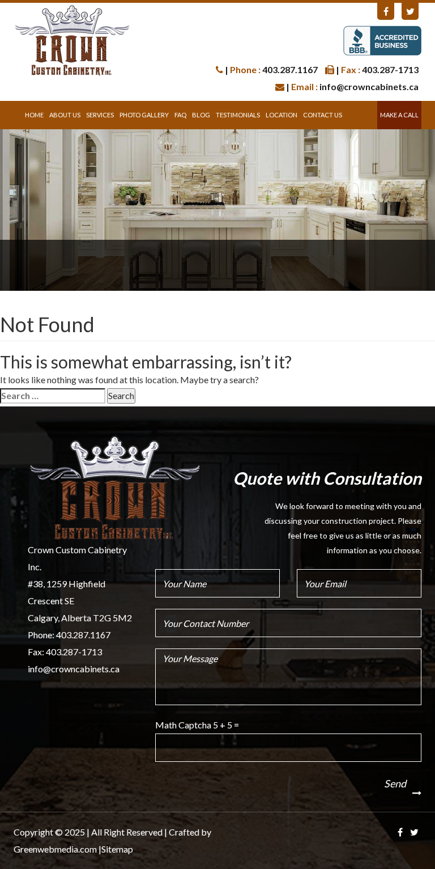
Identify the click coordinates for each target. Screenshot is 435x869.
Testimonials (238, 114)
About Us (64, 114)
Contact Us (322, 114)
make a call (399, 114)
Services (100, 114)
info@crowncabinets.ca (74, 668)
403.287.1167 (83, 634)
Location (281, 114)
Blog (201, 114)
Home (34, 114)
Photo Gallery (144, 114)
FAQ (180, 114)
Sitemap (117, 848)
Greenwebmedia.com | (57, 848)
